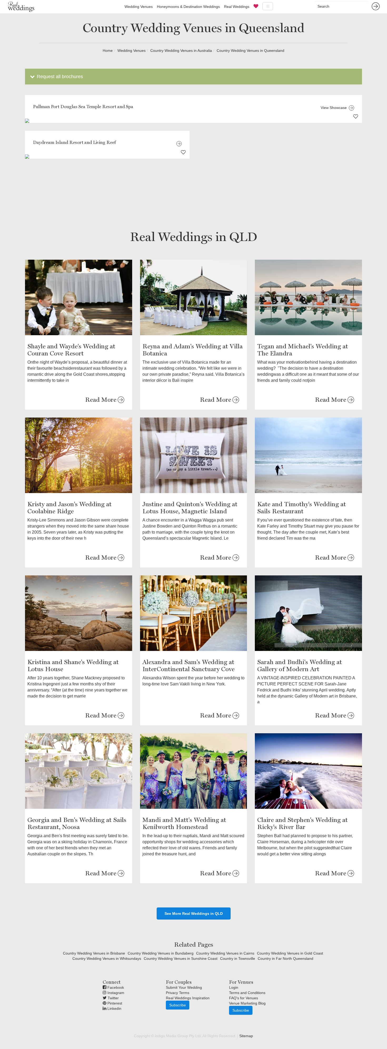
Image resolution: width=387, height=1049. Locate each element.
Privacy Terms (177, 993)
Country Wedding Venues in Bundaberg (161, 953)
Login (233, 987)
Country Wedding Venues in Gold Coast (290, 953)
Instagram (115, 993)
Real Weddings (236, 6)
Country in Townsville (237, 958)
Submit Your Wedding (184, 987)
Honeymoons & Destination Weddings (188, 6)
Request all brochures (59, 76)
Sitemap (246, 1036)
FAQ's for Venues (243, 998)
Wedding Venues (139, 6)
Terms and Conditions (247, 993)
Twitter (113, 998)
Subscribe (177, 1005)
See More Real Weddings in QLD (194, 913)
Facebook (115, 987)
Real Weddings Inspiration (188, 998)
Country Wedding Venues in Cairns (225, 953)
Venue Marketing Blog (247, 1003)
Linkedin (113, 1008)
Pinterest (114, 1003)
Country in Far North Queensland (285, 958)
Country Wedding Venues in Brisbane (94, 953)
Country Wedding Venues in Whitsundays (106, 958)
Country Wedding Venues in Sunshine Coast (180, 958)
